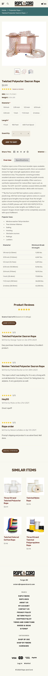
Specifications (22, 160)
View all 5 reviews (10, 451)
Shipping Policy (24, 619)
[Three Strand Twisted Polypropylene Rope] (35, 525)
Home (4, 10)
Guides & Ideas (24, 625)
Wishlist (41, 152)
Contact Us (24, 609)
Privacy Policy (24, 612)
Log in (19, 663)
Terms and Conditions (24, 622)
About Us (24, 602)
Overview (7, 160)
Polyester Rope (15, 10)
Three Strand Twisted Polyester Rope (12, 500)
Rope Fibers (24, 596)
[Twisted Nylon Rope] (35, 486)
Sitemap (24, 629)
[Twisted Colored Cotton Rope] (13, 525)
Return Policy (24, 616)
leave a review (18, 89)
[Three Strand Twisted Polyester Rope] (13, 486)
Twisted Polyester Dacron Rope (14, 13)
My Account (24, 606)
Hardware (24, 646)
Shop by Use (24, 639)
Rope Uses (24, 599)
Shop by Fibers (24, 643)
